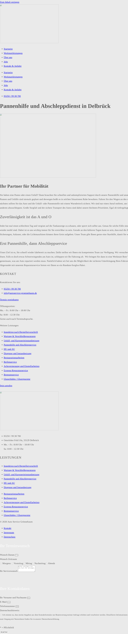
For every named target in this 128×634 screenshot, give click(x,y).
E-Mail (3, 602)
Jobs (6, 61)
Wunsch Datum (7, 555)
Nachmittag (40, 563)
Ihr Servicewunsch (9, 571)
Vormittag (18, 563)
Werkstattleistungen (13, 53)
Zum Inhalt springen (9, 2)
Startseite (8, 49)
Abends (51, 563)
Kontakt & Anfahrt (13, 66)
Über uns (8, 57)
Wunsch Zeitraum (8, 559)
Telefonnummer (8, 606)
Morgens (6, 563)
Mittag (29, 563)
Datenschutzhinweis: (10, 610)
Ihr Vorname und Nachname (13, 597)
